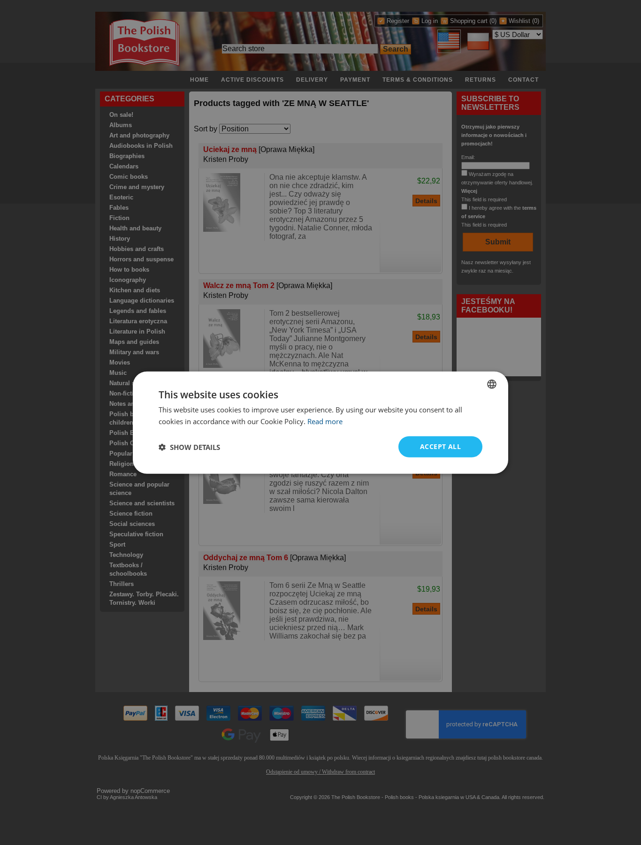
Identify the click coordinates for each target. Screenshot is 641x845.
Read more (325, 421)
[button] (189, 447)
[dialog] (320, 422)
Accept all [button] (440, 446)
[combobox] (491, 383)
